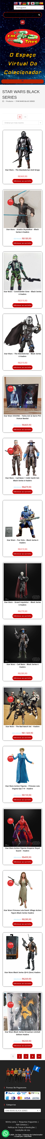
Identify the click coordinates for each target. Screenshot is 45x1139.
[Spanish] (41, 3)
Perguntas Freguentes (28, 1122)
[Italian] (28, 3)
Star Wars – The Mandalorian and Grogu (22, 170)
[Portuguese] (37, 3)
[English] (16, 3)
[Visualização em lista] (25, 117)
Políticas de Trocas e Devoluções (21, 1127)
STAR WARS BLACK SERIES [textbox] (21, 1110)
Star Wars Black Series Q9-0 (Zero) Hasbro (22, 972)
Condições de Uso (22, 1130)
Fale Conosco (21, 1124)
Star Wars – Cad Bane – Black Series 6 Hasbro (22, 665)
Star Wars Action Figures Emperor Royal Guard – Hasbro (22, 849)
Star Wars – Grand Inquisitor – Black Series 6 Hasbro (22, 603)
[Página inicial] (3, 101)
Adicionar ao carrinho (23, 181)
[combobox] (22, 1110)
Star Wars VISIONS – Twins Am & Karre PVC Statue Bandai (22, 417)
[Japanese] (33, 3)
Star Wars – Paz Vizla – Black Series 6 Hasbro (22, 541)
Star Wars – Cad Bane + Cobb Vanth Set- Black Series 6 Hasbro (22, 479)
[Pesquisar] (39, 14)
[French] (20, 3)
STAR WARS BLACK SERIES (25, 101)
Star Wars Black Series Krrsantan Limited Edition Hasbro (22, 1033)
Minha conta (11, 1122)
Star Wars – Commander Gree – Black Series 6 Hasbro (22, 292)
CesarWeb (28, 1136)
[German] (24, 3)
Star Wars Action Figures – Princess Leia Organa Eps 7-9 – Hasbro (22, 787)
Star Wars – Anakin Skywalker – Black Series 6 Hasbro (22, 230)
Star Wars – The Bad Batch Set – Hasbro (23, 726)
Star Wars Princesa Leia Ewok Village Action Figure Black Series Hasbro (22, 911)
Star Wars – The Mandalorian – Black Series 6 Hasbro (22, 354)
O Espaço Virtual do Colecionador (22, 63)
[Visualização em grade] (20, 117)
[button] (22, 22)
